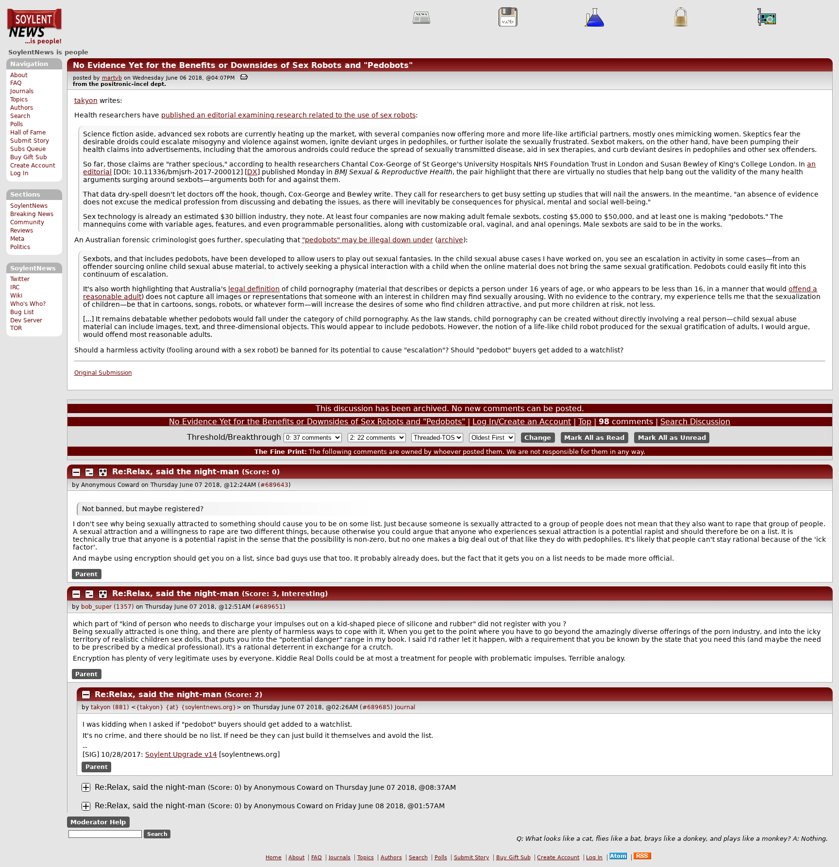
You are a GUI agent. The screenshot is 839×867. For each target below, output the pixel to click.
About (19, 75)
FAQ (15, 83)
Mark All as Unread (672, 437)
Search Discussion (695, 421)
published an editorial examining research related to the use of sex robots (288, 115)
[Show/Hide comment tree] (89, 472)
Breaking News (31, 214)
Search (20, 116)
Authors (21, 107)
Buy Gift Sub (28, 157)
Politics (20, 247)
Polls (16, 124)
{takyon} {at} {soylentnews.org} (186, 707)
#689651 (269, 606)
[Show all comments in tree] (103, 472)
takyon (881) (110, 707)
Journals (22, 91)
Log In (19, 173)
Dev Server (26, 320)
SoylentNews (34, 26)
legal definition (254, 289)
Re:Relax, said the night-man (177, 471)
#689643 (274, 485)
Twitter (20, 279)
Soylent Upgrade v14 (181, 754)
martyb (112, 78)
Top (584, 421)
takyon (86, 100)
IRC (14, 287)
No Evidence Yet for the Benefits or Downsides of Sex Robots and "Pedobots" (243, 65)
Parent (86, 574)
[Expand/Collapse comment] (76, 472)
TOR (16, 328)
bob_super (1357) (107, 606)
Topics (19, 99)
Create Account (32, 165)
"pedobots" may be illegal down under (367, 240)
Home (274, 857)
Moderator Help (98, 822)
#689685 (376, 707)
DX (252, 172)
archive (450, 240)
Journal (405, 707)
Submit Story (29, 140)
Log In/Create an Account (521, 421)
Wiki (16, 295)
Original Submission (103, 372)
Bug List (22, 312)
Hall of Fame (28, 132)
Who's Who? (28, 303)
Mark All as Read (594, 437)
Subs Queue (28, 149)
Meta (17, 238)
